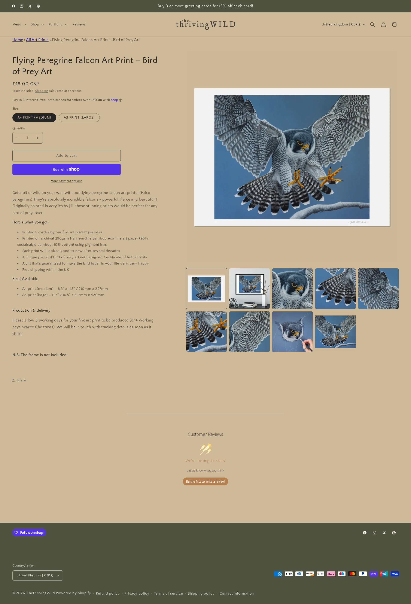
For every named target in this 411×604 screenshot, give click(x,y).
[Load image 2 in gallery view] (249, 288)
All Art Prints (37, 40)
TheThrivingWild (41, 593)
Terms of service (168, 593)
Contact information (236, 593)
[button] (18, 24)
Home (17, 40)
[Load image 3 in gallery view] (292, 288)
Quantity (18, 128)
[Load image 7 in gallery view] (249, 331)
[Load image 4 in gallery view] (335, 288)
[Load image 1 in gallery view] (206, 288)
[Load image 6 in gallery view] (206, 331)
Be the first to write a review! (205, 481)
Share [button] (21, 380)
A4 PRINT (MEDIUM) (34, 117)
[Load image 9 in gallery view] (335, 331)
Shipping (41, 90)
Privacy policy (137, 593)
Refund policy (108, 593)
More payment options (66, 181)
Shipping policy (201, 593)
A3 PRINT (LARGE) (79, 117)
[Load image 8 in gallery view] (292, 331)
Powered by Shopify (73, 593)
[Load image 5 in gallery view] (378, 288)
